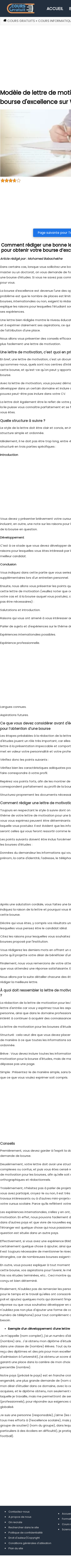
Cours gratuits (21, 21)
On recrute (15, 1522)
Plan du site (15, 1548)
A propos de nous (19, 1517)
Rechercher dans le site (23, 1527)
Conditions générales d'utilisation (29, 1543)
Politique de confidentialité (25, 1532)
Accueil (55, 8)
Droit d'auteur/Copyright (24, 1538)
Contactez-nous (19, 1512)
